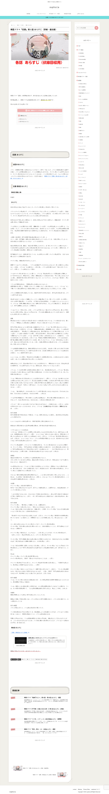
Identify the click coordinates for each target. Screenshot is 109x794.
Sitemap (80, 789)
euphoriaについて (95, 789)
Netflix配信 (14, 659)
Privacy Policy (86, 789)
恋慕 (20, 659)
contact (74, 789)
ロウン (24, 659)
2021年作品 (44, 659)
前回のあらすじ (23, 119)
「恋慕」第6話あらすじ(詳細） (19, 632)
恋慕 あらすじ (23, 115)
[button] (96, 28)
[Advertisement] (40, 82)
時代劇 (38, 659)
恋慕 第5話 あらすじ (24, 121)
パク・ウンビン (31, 659)
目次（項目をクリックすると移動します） (39, 110)
